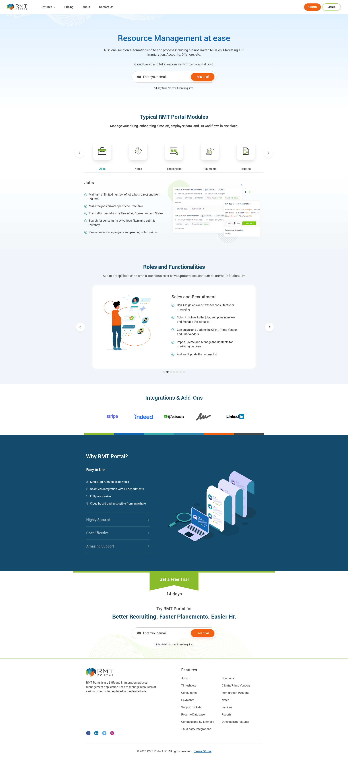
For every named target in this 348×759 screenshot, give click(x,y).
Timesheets (188, 685)
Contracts (228, 678)
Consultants (189, 692)
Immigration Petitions (235, 692)
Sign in (331, 6)
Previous (79, 153)
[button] (80, 327)
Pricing (68, 7)
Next (268, 153)
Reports (226, 714)
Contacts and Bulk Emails (197, 721)
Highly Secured (117, 520)
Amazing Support (117, 546)
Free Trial (203, 76)
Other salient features (235, 721)
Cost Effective (117, 533)
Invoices (227, 707)
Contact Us (106, 7)
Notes (225, 700)
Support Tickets (191, 707)
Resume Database (193, 714)
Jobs (184, 678)
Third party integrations (196, 729)
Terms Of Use (202, 751)
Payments (187, 700)
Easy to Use (117, 470)
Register (312, 6)
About (86, 7)
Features (47, 7)
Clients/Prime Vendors (236, 685)
